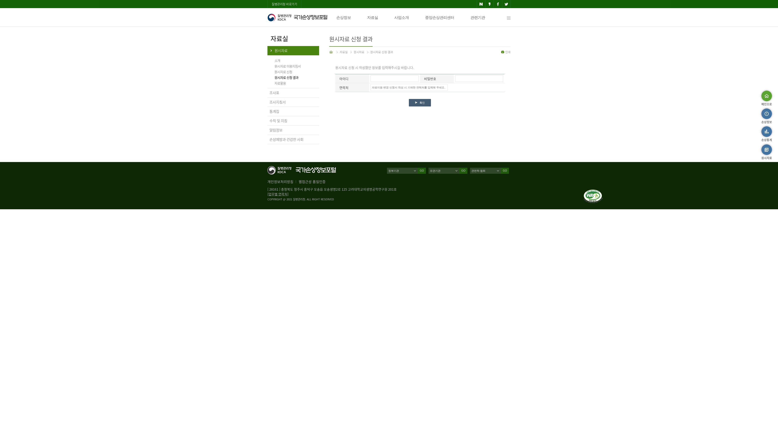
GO (422, 170)
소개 (277, 60)
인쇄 (507, 52)
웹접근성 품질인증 (312, 181)
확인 (422, 102)
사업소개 (401, 17)
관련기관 (477, 17)
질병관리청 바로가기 (284, 4)
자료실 (372, 17)
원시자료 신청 (283, 71)
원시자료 (281, 50)
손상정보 (343, 17)
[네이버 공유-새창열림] (481, 4)
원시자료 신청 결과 (286, 77)
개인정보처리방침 (280, 181)
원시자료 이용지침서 (288, 66)
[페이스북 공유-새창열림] (498, 4)
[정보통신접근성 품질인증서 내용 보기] (593, 192)
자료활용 (280, 83)
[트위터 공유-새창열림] (506, 4)
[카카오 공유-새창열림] (489, 4)
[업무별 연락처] (278, 194)
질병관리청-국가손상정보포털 (297, 17)
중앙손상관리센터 (439, 17)
